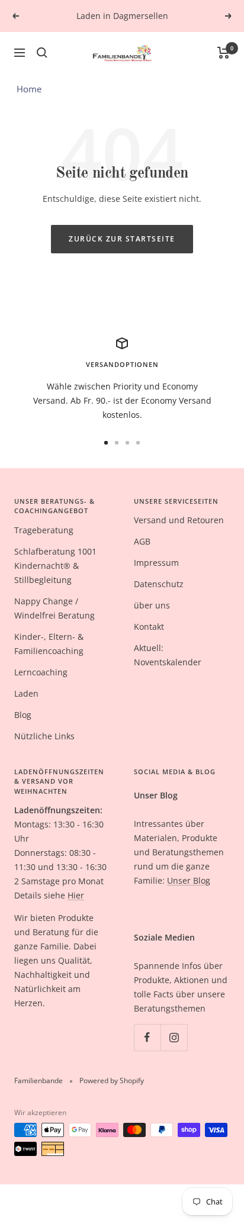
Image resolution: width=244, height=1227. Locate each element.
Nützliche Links (44, 736)
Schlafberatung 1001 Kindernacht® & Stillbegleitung (55, 565)
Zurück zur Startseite (122, 239)
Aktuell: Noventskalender (167, 655)
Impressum (156, 562)
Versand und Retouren (179, 520)
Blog (22, 714)
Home (29, 89)
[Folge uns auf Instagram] (173, 1037)
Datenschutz (159, 584)
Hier (76, 895)
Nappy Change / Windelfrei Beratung (54, 608)
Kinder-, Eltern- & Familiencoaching (49, 643)
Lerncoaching (41, 672)
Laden (26, 693)
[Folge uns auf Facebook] (147, 1037)
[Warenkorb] (223, 53)
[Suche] (42, 52)
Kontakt (149, 626)
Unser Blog (188, 880)
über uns (152, 605)
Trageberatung (43, 530)
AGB (142, 541)
